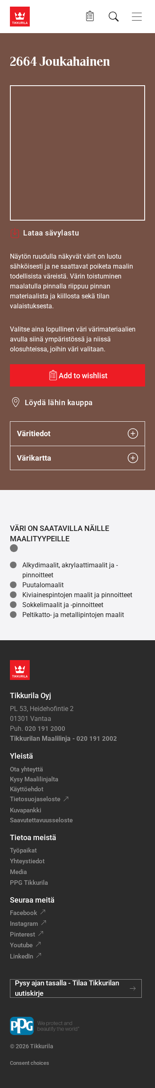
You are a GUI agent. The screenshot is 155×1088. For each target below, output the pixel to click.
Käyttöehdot (26, 789)
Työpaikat (23, 850)
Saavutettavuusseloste (41, 820)
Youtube (21, 945)
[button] (89, 16)
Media (18, 872)
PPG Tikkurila (29, 882)
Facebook (23, 913)
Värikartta (34, 458)
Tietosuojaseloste (35, 799)
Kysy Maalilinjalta (34, 779)
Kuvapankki (25, 810)
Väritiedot (33, 433)
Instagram (24, 923)
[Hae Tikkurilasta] (114, 17)
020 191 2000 (45, 729)
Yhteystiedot (27, 861)
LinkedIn (21, 956)
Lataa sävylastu (51, 232)
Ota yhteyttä (26, 769)
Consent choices (29, 1063)
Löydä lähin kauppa (59, 402)
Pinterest (22, 934)
